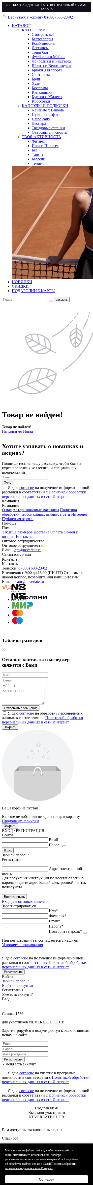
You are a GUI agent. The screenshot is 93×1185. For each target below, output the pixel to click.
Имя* (53, 911)
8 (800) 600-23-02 (58, 17)
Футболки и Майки (48, 57)
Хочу (7, 482)
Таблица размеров (17, 532)
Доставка (41, 532)
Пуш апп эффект (46, 114)
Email (53, 840)
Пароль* (56, 926)
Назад (28, 431)
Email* (54, 921)
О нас (7, 510)
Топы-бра (40, 52)
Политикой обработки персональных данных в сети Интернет (44, 494)
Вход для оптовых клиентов (26, 901)
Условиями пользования (22, 945)
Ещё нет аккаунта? (17, 985)
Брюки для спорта (47, 70)
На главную (12, 431)
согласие (26, 488)
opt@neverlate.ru (27, 550)
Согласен (46, 1179)
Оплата (56, 532)
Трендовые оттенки (48, 128)
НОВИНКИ (22, 282)
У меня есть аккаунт (19, 1064)
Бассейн (38, 159)
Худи (36, 83)
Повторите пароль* (65, 931)
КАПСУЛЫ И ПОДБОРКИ (45, 106)
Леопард (39, 123)
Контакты (24, 536)
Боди (36, 79)
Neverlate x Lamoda (48, 110)
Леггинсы (40, 48)
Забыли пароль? (15, 981)
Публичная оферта (17, 519)
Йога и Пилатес (45, 146)
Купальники (42, 92)
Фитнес (38, 141)
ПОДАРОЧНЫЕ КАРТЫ (33, 291)
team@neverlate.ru (29, 581)
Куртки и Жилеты (47, 97)
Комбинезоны (43, 43)
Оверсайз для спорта (49, 132)
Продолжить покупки (20, 821)
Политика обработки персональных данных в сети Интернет (45, 512)
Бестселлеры (42, 39)
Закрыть (10, 727)
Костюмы (40, 88)
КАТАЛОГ (21, 25)
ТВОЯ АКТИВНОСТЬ (41, 137)
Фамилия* (57, 916)
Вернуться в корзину (25, 17)
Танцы (37, 154)
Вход (8, 850)
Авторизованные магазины (36, 510)
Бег (34, 150)
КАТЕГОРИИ (34, 30)
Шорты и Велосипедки (51, 65)
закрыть (62, 299)
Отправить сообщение (20, 708)
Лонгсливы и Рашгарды (52, 61)
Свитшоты (41, 74)
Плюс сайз (41, 119)
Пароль (55, 845)
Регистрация (13, 972)
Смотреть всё (43, 34)
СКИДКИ (20, 286)
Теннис (38, 163)
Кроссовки (41, 101)
